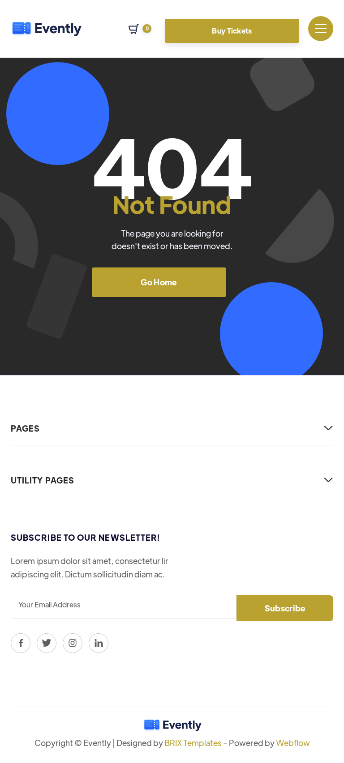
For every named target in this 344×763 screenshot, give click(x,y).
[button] (140, 29)
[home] (46, 28)
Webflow (293, 743)
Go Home (159, 282)
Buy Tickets (232, 30)
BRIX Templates (193, 743)
